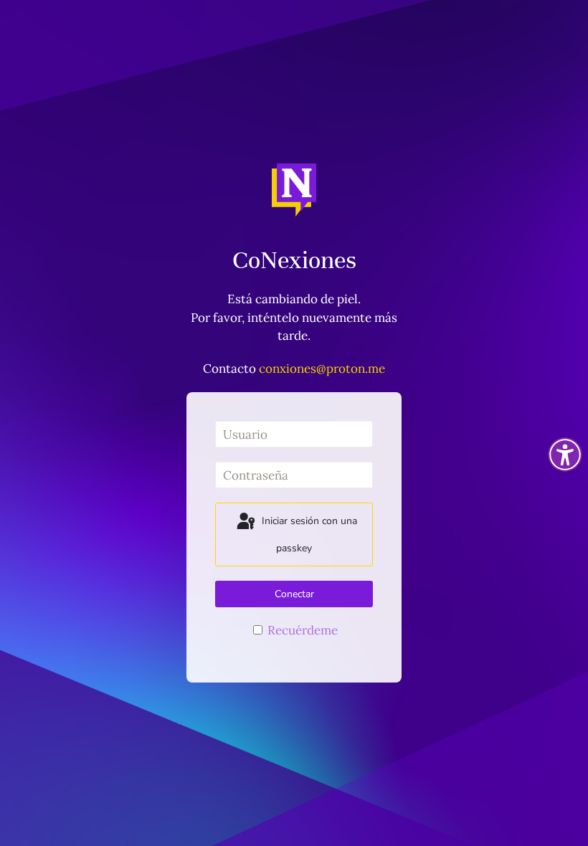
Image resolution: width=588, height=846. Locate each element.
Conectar (294, 594)
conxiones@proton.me (322, 368)
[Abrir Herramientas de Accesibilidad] (565, 454)
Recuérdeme (301, 630)
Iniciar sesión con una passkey (308, 535)
